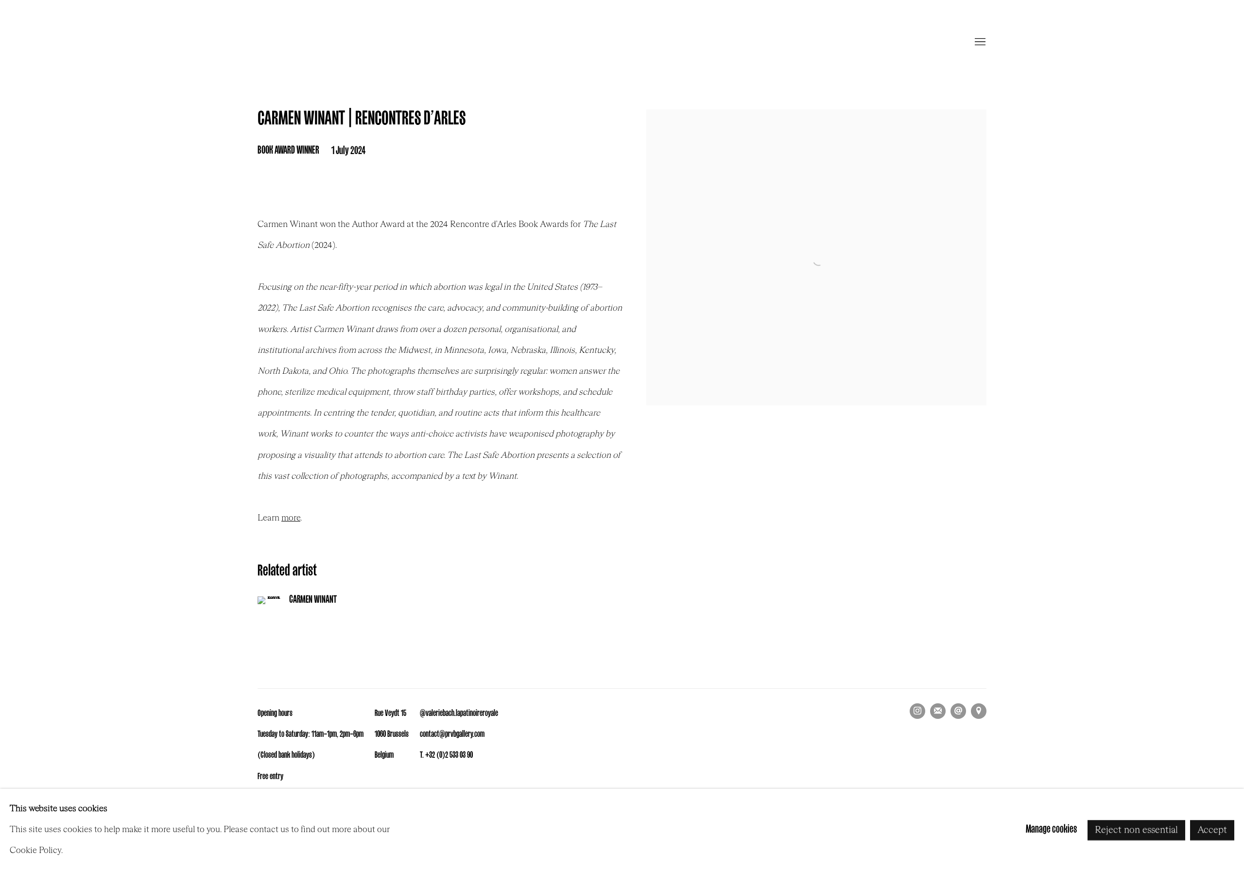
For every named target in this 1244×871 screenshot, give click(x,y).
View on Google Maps (978, 711)
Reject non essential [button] (1136, 830)
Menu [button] (979, 42)
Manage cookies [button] (1051, 830)
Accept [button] (1212, 830)
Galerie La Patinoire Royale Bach (622, 42)
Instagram (917, 711)
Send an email (958, 711)
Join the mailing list (938, 711)
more (290, 518)
